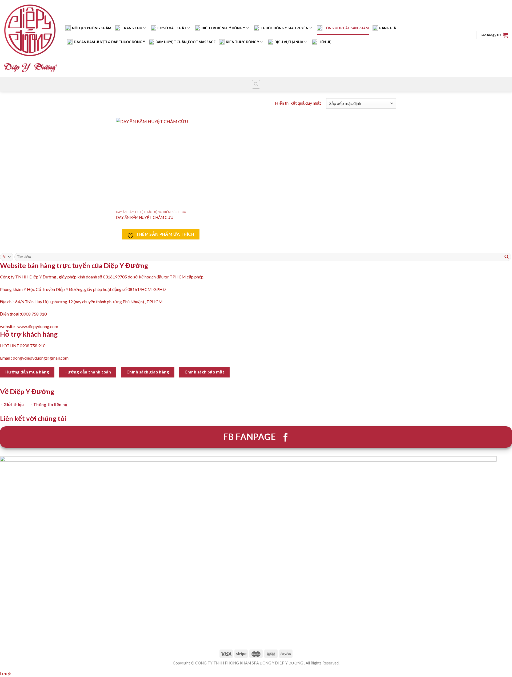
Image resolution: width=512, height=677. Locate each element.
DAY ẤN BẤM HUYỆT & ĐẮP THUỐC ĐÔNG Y (109, 42)
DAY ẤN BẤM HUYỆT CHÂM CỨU (144, 217)
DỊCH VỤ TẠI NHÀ (288, 42)
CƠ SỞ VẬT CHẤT (171, 28)
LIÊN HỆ (324, 42)
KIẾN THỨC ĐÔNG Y (242, 42)
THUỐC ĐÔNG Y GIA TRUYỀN (285, 28)
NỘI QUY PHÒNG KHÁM (91, 28)
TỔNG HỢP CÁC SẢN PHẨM (346, 28)
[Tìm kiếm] (256, 84)
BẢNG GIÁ (387, 28)
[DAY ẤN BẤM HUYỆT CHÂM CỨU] (160, 162)
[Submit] (506, 257)
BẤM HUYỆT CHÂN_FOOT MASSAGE (185, 42)
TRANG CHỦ (132, 28)
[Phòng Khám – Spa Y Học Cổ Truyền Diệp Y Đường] (30, 38)
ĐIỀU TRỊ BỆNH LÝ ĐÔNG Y (223, 28)
